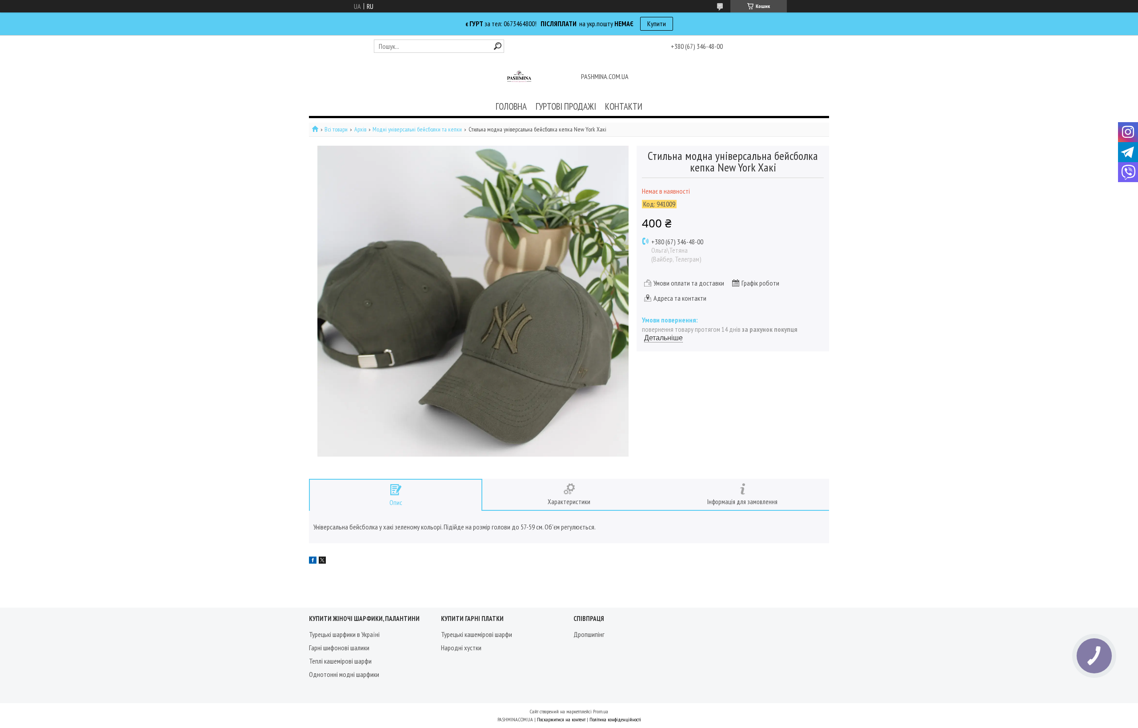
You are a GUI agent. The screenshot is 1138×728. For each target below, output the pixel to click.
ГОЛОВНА (511, 106)
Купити (656, 23)
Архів (360, 129)
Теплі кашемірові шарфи (340, 660)
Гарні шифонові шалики (339, 647)
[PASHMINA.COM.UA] (519, 77)
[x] (322, 561)
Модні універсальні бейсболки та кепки (417, 129)
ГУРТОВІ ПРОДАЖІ (566, 106)
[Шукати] (497, 46)
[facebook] (313, 561)
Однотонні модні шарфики (344, 674)
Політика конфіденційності (615, 719)
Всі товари (336, 129)
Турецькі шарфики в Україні (344, 634)
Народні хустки (461, 647)
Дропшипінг (589, 634)
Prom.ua (600, 711)
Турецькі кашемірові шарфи (476, 634)
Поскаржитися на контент (561, 719)
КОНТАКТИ (623, 106)
